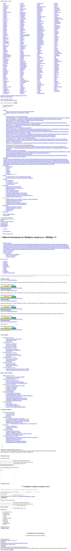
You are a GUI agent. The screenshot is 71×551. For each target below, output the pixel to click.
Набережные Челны (41, 16)
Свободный (56, 7)
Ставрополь (56, 25)
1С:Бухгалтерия (7, 159)
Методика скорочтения (28, 151)
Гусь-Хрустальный (7, 86)
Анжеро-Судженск (7, 12)
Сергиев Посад (57, 12)
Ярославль (56, 90)
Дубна (21, 4)
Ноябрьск (39, 47)
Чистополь (56, 74)
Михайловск (40, 9)
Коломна (22, 54)
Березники (5, 37)
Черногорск (56, 72)
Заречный (22, 16)
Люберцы (22, 88)
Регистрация (6, 215)
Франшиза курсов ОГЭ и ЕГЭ (13, 201)
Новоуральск (40, 40)
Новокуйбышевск (41, 34)
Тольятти (56, 41)
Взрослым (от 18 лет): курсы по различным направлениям (20, 145)
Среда (7, 169)
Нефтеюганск (40, 26)
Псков (38, 73)
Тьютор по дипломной (11, 343)
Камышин (22, 36)
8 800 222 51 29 (4, 222)
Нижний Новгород (41, 30)
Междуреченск (40, 3)
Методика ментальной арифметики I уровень (59, 151)
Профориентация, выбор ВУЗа (13, 350)
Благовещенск (6, 43)
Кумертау (22, 73)
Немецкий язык (10, 126)
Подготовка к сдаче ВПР (12, 358)
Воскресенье (11, 174)
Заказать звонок (4, 224)
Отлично (10, 316)
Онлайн (14, 286)
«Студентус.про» (33, 423)
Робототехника (7, 162)
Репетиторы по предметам (34, 129)
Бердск (4, 36)
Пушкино (39, 75)
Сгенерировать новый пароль (13, 405)
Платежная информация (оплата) (14, 400)
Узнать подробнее (5, 549)
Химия (64, 162)
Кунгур (21, 74)
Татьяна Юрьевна (5, 299)
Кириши (22, 43)
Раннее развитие (60, 161)
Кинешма (22, 42)
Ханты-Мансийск (58, 61)
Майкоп (22, 92)
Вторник (8, 167)
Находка (39, 22)
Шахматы (33, 120)
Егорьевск (22, 6)
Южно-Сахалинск (58, 86)
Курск (21, 76)
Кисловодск (22, 47)
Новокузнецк (40, 33)
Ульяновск (56, 51)
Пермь (38, 66)
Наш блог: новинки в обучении (13, 432)
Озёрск (38, 52)
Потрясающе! (11, 284)
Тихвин (56, 37)
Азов (4, 4)
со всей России (4, 219)
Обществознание (65, 160)
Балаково (5, 23)
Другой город (57, 91)
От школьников (9, 180)
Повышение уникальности (48, 142)
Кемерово (22, 40)
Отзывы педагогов (10, 256)
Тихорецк (56, 38)
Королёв (22, 57)
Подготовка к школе (12, 117)
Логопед (15, 160)
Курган (21, 75)
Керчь (21, 41)
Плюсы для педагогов (11, 255)
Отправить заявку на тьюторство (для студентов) (17, 368)
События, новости (10, 414)
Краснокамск (23, 64)
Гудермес (5, 84)
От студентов (9, 181)
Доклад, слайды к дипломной (25, 139)
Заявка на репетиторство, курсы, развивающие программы (20, 111)
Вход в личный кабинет (11, 404)
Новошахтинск (40, 43)
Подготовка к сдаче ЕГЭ (12, 348)
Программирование (49, 122)
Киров (21, 44)
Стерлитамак (57, 27)
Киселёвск (22, 46)
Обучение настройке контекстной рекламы (24, 147)
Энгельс (56, 85)
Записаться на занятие (8, 250)
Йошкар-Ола (23, 30)
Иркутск (22, 25)
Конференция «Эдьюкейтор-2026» (14, 422)
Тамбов (56, 34)
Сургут (55, 30)
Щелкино (56, 81)
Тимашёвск (56, 36)
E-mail (15, 463)
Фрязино (56, 58)
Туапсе (55, 44)
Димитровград (6, 90)
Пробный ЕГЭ (31, 134)
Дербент (5, 87)
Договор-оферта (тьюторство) (13, 393)
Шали (55, 77)
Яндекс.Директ (36, 164)
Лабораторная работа (18, 142)
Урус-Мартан (57, 52)
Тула (55, 46)
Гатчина (5, 77)
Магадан (22, 90)
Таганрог (56, 33)
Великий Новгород (7, 55)
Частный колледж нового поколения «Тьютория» (17, 419)
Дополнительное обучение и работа (14, 151)
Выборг (4, 74)
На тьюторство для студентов (7, 543)
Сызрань (56, 31)
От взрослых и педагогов (12, 183)
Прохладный (40, 72)
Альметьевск (6, 7)
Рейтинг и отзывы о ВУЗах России (14, 434)
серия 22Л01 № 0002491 (27, 449)
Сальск (38, 91)
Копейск (22, 56)
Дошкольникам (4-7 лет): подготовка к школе (17, 116)
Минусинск (39, 7)
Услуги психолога (19, 135)
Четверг (8, 170)
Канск (21, 37)
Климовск (22, 48)
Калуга (21, 33)
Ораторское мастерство (9, 161)
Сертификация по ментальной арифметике (39, 152)
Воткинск (5, 72)
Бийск (4, 40)
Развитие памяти (58, 119)
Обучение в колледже (12, 129)
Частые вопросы (10, 390)
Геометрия (32, 159)
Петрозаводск (40, 67)
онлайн (15, 100)
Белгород (5, 30)
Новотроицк (40, 38)
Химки (55, 63)
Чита (55, 75)
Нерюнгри (39, 24)
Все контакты (6, 107)
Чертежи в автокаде (28, 142)
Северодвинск (57, 9)
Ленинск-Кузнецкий (24, 81)
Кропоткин (22, 68)
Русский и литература (22, 162)
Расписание (6, 165)
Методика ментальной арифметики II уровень (17, 152)
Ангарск (5, 11)
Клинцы (22, 51)
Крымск (22, 70)
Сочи (55, 24)
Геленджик (5, 78)
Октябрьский (40, 53)
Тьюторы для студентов (11, 427)
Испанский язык (46, 159)
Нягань (38, 48)
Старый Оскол (57, 26)
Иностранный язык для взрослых (14, 338)
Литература (10, 160)
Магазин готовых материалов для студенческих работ (19, 433)
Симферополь (57, 17)
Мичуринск (39, 11)
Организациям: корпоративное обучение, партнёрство (19, 154)
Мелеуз (38, 4)
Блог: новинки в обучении (12, 191)
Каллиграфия (13, 119)
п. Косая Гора (40, 61)
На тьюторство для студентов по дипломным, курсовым (19, 177)
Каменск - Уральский (24, 34)
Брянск (4, 48)
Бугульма (5, 50)
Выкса (4, 75)
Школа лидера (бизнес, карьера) (13, 355)
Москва (38, 12)
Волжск (5, 64)
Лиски (21, 84)
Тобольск (56, 40)
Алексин (5, 6)
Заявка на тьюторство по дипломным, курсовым (17, 112)
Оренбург (39, 56)
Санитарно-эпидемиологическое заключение (16, 194)
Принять (11, 549)
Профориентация (10, 131)
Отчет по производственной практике (20, 140)
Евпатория (22, 5)
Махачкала (22, 93)
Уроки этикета (18, 125)
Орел (38, 55)
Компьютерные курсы (11, 340)
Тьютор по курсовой (11, 345)
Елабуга (22, 9)
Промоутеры (9, 210)
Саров (55, 6)
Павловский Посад (41, 63)
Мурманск (39, 13)
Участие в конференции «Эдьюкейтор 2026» (16, 383)
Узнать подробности (5, 288)
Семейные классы (23, 129)
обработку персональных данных (27, 496)
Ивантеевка (22, 22)
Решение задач (9, 142)
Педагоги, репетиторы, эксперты (14, 208)
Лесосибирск (23, 82)
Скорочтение (21, 119)
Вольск (4, 67)
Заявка (4, 110)
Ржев (38, 81)
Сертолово (56, 15)
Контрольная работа (16, 141)
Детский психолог (20, 120)
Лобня (21, 85)
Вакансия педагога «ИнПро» (13, 254)
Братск (4, 47)
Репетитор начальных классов (13, 122)
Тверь (55, 35)
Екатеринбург (23, 8)
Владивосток (6, 58)
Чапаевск (56, 65)
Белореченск (6, 35)
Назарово (39, 17)
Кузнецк (22, 72)
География (27, 159)
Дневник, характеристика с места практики (53, 140)
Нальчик (39, 20)
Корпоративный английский (27, 155)
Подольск (39, 68)
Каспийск (22, 38)
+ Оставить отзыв (10, 184)
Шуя (55, 80)
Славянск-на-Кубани (58, 18)
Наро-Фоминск (40, 21)
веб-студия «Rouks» (12, 454)
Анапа (4, 9)
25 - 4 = (15, 505)
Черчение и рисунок (42, 135)
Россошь (39, 83)
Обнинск (39, 50)
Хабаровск (56, 60)
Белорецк (5, 34)
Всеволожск (5, 73)
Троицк (56, 43)
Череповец (56, 70)
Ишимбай (22, 28)
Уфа (55, 56)
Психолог (45, 161)
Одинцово (39, 51)
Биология (22, 159)
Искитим (22, 26)
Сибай (55, 16)
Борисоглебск (6, 45)
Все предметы (51, 164)
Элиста (55, 84)
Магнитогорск (23, 91)
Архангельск (6, 18)
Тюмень (56, 47)
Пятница (8, 171)
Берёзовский (6, 38)
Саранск (56, 3)
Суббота (8, 172)
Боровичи (5, 46)
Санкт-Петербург (40, 93)
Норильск (39, 46)
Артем (4, 17)
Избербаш (22, 24)
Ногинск (39, 45)
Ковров (21, 52)
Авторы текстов (10, 209)
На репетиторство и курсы (21, 543)
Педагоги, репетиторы (11, 426)
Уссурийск (56, 54)
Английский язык (28, 119)
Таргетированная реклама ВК (42, 162)
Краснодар (22, 62)
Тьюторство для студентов (12, 378)
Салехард (39, 90)
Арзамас (5, 14)
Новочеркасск (40, 42)
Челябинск (56, 67)
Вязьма (4, 76)
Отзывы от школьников (11, 386)
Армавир (5, 15)
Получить (3, 541)
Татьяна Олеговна (5, 278)
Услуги (5, 114)
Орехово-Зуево (40, 57)
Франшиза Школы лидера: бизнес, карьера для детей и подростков (22, 199)
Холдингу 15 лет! (10, 413)
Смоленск (56, 20)
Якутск (55, 88)
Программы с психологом (47, 119)
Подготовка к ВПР (25, 122)
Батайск (5, 28)
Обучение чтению (47, 117)
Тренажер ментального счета (13, 431)
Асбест (4, 20)
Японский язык (44, 164)
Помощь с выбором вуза (20, 131)
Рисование (27, 120)
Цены (4, 175)
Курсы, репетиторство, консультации (15, 381)
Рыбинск (39, 86)
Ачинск (5, 22)
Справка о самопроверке (61, 142)
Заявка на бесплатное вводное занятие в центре (17, 370)
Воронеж (5, 70)
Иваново (22, 21)
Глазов (4, 80)
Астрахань (5, 21)
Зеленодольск (23, 18)
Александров (6, 5)
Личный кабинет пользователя (13, 186)
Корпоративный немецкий (53, 155)
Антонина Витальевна (6, 310)
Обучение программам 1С (47, 146)
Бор (4, 44)
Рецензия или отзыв (49, 139)
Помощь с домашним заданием (37, 122)
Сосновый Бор (57, 23)
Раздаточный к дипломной (38, 139)
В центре (6, 286)
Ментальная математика (12, 365)
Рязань (38, 87)
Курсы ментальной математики (42, 147)
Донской (22, 3)
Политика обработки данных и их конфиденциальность (19, 195)
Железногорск (23, 13)
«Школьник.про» (24, 423)
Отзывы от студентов (11, 388)
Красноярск (22, 67)
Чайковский (56, 64)
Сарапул (56, 4)
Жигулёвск (22, 14)
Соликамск (56, 21)
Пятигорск (39, 76)
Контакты (5, 211)
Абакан (4, 3)
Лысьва (21, 86)
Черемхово (56, 68)
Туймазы (56, 45)
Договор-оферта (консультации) (13, 394)
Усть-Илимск (57, 55)
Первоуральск (40, 65)
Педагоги (5, 157)
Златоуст (22, 20)
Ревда (38, 78)
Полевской (39, 70)
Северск (56, 11)
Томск (55, 42)
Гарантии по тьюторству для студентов (15, 385)
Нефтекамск (39, 25)
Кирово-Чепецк (23, 45)
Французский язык (65, 125)
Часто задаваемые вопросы (12, 190)
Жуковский (22, 15)
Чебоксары (56, 66)
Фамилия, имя (17, 460)
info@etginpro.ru (4, 225)
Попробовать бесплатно (16, 288)
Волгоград (5, 62)
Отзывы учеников (7, 251)
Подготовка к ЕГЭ (22, 134)
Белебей (5, 31)
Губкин (4, 83)
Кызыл (21, 77)
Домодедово (5, 93)
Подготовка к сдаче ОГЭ (12, 353)
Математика (20, 160)
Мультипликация (39, 120)
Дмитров (5, 91)
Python (56, 122)
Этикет (31, 164)
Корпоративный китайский (19, 156)
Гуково (4, 85)
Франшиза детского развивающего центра (16, 203)
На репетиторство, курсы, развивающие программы (18, 176)
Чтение (5, 164)
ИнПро (2, 96)
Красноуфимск (23, 66)
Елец (21, 11)
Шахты (55, 78)
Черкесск (56, 71)
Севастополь (57, 8)
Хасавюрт (56, 62)
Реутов (38, 80)
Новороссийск (40, 36)
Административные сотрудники (13, 206)
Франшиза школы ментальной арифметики (16, 204)
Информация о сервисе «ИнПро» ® (14, 188)
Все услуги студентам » (11, 346)
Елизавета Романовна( (6, 289)
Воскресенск (6, 71)
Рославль (39, 82)
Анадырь (5, 8)
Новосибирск (40, 37)
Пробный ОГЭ (55, 129)
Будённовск (5, 51)
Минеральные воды (41, 6)
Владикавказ (6, 60)
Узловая (56, 48)
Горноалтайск (6, 81)
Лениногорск (23, 80)
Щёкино (56, 82)
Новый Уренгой (40, 44)
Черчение (68, 162)
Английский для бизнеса (40, 155)
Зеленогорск (23, 17)
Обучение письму (56, 117)
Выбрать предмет (7, 243)
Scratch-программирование (36, 117)
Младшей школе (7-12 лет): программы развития (17, 121)
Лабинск (22, 78)
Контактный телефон (19, 462)
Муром (38, 14)
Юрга (55, 87)
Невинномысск (40, 23)
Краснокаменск (23, 63)
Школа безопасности (11, 120)
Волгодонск (5, 63)
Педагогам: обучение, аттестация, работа (15, 150)
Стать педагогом (7, 253)
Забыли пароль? (11, 214)
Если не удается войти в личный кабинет (16, 406)
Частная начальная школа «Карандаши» (15, 418)
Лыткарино (22, 87)
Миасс (38, 5)
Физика (51, 162)
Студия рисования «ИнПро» (57, 147)
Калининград (23, 32)
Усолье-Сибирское (58, 53)
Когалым (22, 53)
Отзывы (5, 179)
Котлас (21, 60)
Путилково (39, 74)
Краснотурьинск (23, 65)
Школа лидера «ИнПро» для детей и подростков (17, 421)
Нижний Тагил (40, 31)
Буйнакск (5, 53)
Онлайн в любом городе (9, 272)
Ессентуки (22, 12)
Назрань (39, 18)
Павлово (39, 62)
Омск (38, 54)
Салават (39, 88)
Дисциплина (4, 509)
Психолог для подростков (32, 131)
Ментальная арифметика (24, 117)
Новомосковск (40, 35)
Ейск (21, 7)
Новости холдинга (10, 189)
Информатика (38, 159)
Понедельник (9, 166)
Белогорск (5, 33)
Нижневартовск (40, 27)
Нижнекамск (40, 28)
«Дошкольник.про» (15, 423)
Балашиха (5, 25)
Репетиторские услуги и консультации (15, 376)
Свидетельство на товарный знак (14, 196)
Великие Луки (6, 54)
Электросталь (57, 83)
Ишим (21, 27)
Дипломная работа (11, 139)
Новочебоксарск (40, 41)
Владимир (5, 61)
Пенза (38, 64)
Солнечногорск (57, 22)
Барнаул (5, 27)
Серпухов (56, 14)
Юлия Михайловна (5, 320)
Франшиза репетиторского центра (14, 200)
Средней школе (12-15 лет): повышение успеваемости (19, 127)
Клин (21, 50)
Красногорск (23, 61)
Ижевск (22, 23)
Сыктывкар (56, 32)
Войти (4, 214)
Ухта (55, 57)
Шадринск (56, 76)
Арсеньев (5, 16)
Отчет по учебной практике (35, 140)
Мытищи (39, 15)
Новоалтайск (40, 32)
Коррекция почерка (26, 124)
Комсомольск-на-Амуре (25, 55)
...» (66, 282)
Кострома (22, 58)
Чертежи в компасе (37, 142)
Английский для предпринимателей (32, 146)
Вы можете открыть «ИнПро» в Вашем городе (12, 95)
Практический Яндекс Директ (13, 155)
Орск (38, 58)
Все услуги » (9, 341)
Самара (38, 92)
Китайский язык (37, 119)
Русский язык (14, 162)
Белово (4, 32)
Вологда (5, 66)
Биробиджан (6, 41)
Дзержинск (5, 88)
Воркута (5, 68)
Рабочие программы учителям (41, 151)
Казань (21, 31)
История (52, 159)
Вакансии (5, 205)
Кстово (21, 71)
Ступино (56, 28)
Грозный (5, 82)
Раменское (39, 77)
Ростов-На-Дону (40, 84)
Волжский (5, 65)
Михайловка (40, 8)
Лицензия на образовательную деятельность (16, 193)
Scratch (59, 122)
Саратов (56, 5)
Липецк (22, 83)
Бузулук (5, 52)
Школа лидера (10, 125)
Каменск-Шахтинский (25, 35)
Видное (4, 57)
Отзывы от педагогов (11, 389)
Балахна (5, 24)
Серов (55, 13)
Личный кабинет (8, 96)
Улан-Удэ (56, 50)
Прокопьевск (40, 71)
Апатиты (5, 13)
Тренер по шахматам (43, 131)
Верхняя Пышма (6, 56)
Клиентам (5, 185)
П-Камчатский (40, 60)
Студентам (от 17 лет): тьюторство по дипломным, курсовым (20, 137)
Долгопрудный (6, 92)
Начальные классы (48, 160)
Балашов (5, 26)
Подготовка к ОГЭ (46, 129)
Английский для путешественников (14, 146)
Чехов (55, 73)
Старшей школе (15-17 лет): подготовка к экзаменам (18, 132)
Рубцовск (39, 85)
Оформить (3, 545)
